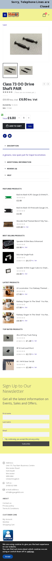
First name (7, 413)
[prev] (44, 84)
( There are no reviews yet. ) (24, 92)
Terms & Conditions (11, 508)
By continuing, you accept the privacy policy (22, 439)
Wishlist (6, 522)
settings (30, 551)
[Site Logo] (13, 15)
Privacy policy (8, 506)
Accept (7, 557)
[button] (5, 15)
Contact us (7, 503)
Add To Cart (15, 126)
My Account (7, 519)
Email (10, 136)
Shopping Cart (9, 524)
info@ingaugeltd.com (15, 492)
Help (30, 126)
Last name (7, 422)
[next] (48, 84)
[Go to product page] (8, 197)
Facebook (5, 136)
